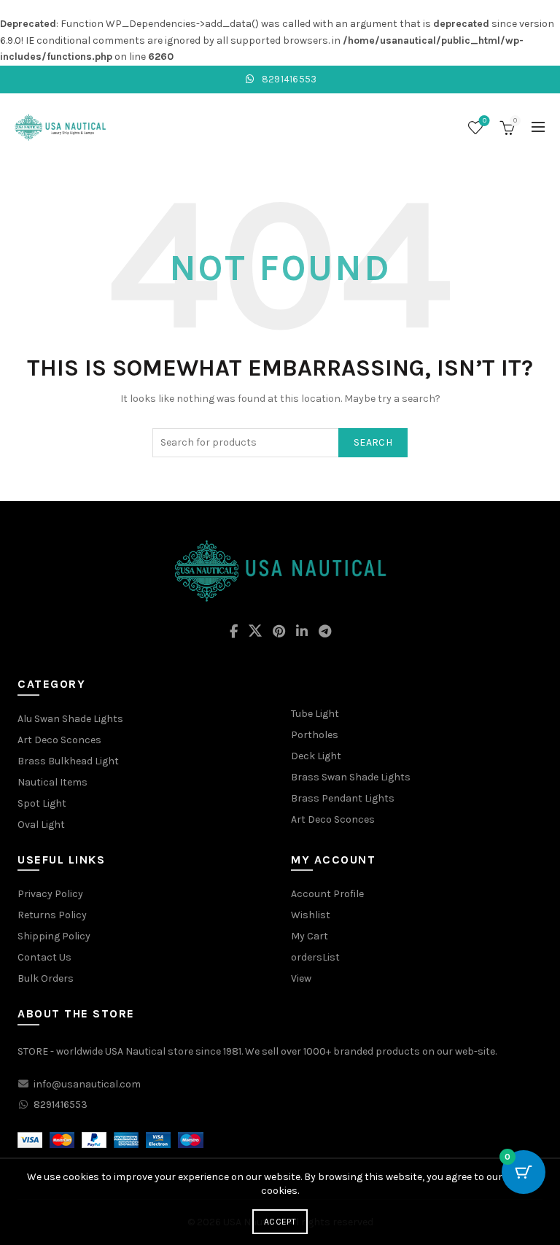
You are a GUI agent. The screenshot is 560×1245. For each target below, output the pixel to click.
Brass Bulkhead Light (68, 761)
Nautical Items (53, 782)
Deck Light (316, 756)
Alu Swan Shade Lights (70, 719)
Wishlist (484, 121)
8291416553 (287, 79)
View (301, 978)
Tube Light (315, 713)
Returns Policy (52, 915)
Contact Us (44, 957)
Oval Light (41, 824)
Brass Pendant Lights (342, 798)
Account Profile (327, 894)
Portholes (314, 735)
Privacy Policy (50, 894)
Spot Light (42, 803)
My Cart (309, 936)
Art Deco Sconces (59, 740)
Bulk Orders (46, 978)
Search (373, 442)
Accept (280, 1222)
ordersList (315, 957)
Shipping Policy (54, 936)
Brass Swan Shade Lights (351, 777)
